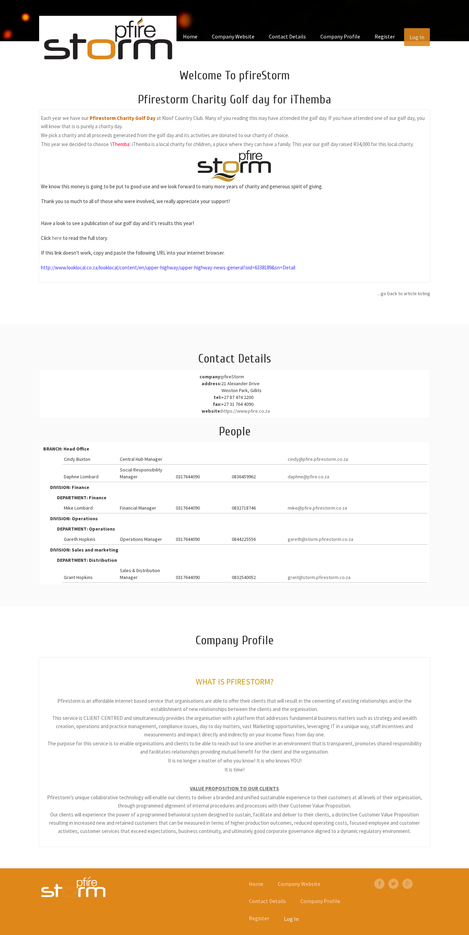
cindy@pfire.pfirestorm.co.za (318, 459)
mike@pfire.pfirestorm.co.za (317, 508)
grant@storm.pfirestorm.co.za (319, 577)
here (57, 238)
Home (190, 36)
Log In (417, 37)
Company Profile (340, 36)
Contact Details (287, 36)
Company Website (233, 36)
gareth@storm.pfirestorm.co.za (320, 539)
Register (385, 36)
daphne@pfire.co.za (308, 477)
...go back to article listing (404, 293)
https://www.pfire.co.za (245, 411)
